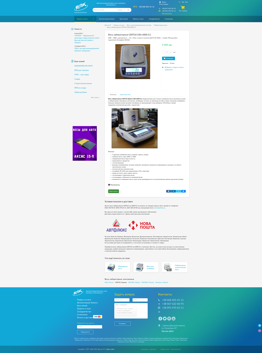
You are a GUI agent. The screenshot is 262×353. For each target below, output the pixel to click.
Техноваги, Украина (161, 282)
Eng (186, 2)
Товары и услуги (82, 19)
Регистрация (163, 4)
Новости (78, 29)
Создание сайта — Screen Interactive (170, 349)
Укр (183, 2)
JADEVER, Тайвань (134, 282)
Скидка (77, 79)
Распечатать (115, 185)
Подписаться (85, 332)
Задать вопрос (113, 191)
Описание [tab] (113, 94)
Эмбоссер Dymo (81, 92)
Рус (180, 2)
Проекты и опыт (138, 19)
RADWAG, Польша (148, 282)
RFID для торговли (82, 70)
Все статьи (94, 97)
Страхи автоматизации (83, 83)
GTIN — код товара (82, 74)
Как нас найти (168, 331)
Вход (164, 2)
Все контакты (167, 13)
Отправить (122, 323)
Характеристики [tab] (125, 94)
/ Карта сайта (109, 349)
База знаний (124, 19)
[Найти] (128, 10)
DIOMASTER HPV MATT (84, 66)
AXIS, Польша (109, 282)
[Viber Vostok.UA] (259, 330)
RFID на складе (80, 88)
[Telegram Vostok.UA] (259, 325)
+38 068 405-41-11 (173, 300)
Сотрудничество (154, 19)
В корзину (170, 58)
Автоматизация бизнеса (107, 19)
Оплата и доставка (85, 318)
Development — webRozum (148, 349)
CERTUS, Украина (121, 282)
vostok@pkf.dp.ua (159, 208)
